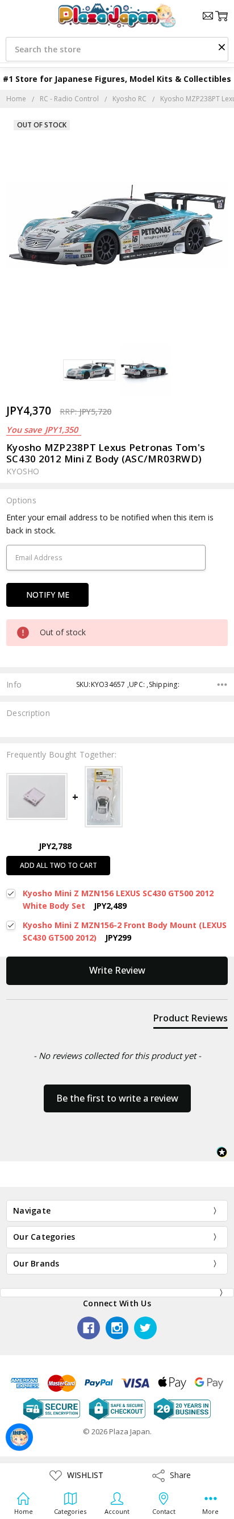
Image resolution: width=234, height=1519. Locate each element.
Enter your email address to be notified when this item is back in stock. (110, 523)
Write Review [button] (117, 970)
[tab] (190, 1020)
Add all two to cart (58, 865)
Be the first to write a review (117, 1098)
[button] (221, 46)
